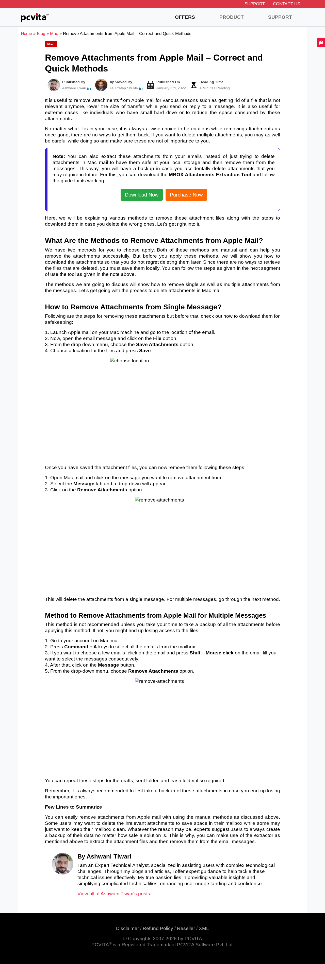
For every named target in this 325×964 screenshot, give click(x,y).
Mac (50, 44)
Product (231, 17)
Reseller (186, 928)
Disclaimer (127, 928)
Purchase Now (186, 195)
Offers (185, 17)
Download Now (141, 195)
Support (255, 4)
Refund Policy (158, 928)
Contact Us (286, 4)
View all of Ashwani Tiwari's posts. (114, 893)
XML (204, 928)
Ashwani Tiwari (74, 88)
